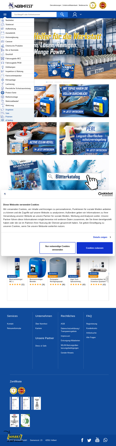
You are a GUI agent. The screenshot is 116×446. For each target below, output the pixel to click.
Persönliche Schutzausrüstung (18, 88)
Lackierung (10, 84)
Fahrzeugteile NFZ (13, 59)
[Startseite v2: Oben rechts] (31, 138)
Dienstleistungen (55, 5)
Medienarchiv (83, 5)
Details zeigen (100, 237)
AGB (63, 324)
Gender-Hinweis (67, 353)
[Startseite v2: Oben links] (84, 100)
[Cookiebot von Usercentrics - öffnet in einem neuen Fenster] (100, 194)
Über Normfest (41, 324)
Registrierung (91, 324)
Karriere (38, 328)
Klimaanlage (11, 80)
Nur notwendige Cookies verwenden (57, 248)
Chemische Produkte (14, 46)
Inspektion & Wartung (14, 71)
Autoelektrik (10, 33)
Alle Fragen (91, 337)
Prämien (9, 117)
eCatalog (9, 120)
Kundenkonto (91, 328)
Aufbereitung (11, 29)
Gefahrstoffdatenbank (70, 5)
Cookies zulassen (94, 248)
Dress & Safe (40, 346)
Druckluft (9, 54)
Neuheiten (10, 20)
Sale (7, 113)
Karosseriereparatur (14, 76)
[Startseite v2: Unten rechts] (84, 138)
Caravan (9, 41)
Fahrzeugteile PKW (13, 63)
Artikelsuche (91, 333)
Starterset (10, 24)
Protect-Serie (11, 93)
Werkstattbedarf (12, 101)
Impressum (65, 336)
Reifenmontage (12, 97)
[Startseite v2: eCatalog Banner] (58, 176)
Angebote (9, 110)
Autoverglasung (12, 37)
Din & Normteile (12, 50)
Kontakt (10, 324)
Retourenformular (14, 328)
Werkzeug (10, 105)
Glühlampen (10, 67)
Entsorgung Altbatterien (70, 340)
